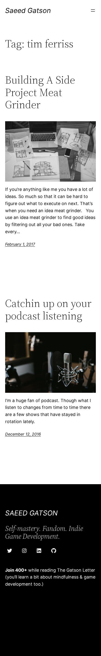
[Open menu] (93, 10)
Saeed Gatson (28, 10)
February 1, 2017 (20, 244)
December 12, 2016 (23, 434)
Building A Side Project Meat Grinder (40, 92)
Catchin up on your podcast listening (48, 309)
